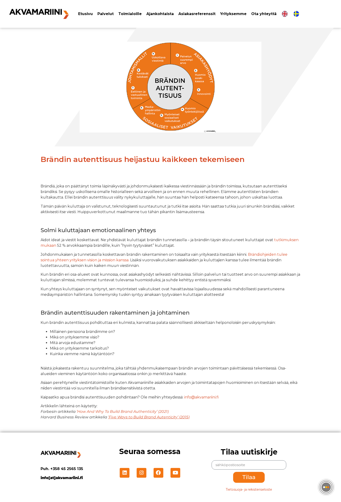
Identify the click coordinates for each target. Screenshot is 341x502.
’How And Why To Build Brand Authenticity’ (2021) (123, 411)
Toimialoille (130, 14)
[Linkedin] (124, 473)
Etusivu (85, 14)
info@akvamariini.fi (201, 397)
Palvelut (105, 14)
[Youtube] (175, 473)
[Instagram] (141, 473)
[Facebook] (158, 473)
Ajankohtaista (160, 14)
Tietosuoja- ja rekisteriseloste (249, 489)
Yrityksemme (233, 14)
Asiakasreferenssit (197, 14)
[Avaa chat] (326, 487)
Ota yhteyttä (264, 14)
